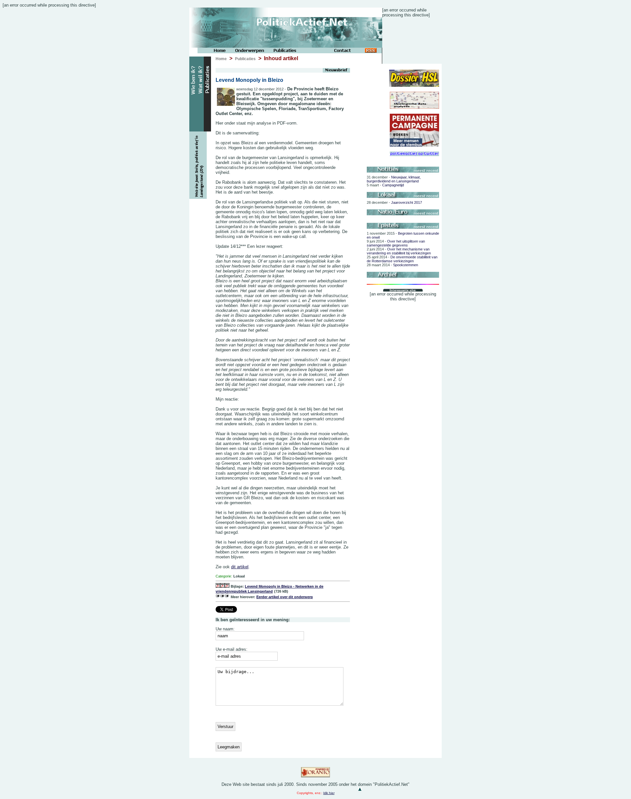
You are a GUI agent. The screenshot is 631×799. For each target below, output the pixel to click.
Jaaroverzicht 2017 (394, 202)
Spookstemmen (392, 265)
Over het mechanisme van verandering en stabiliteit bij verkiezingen (399, 251)
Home (221, 59)
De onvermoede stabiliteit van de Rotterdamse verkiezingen (402, 259)
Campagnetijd (385, 185)
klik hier (329, 793)
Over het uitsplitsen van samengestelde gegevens (396, 243)
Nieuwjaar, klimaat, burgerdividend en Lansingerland (394, 179)
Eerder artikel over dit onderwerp (284, 597)
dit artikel (239, 566)
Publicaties (245, 59)
